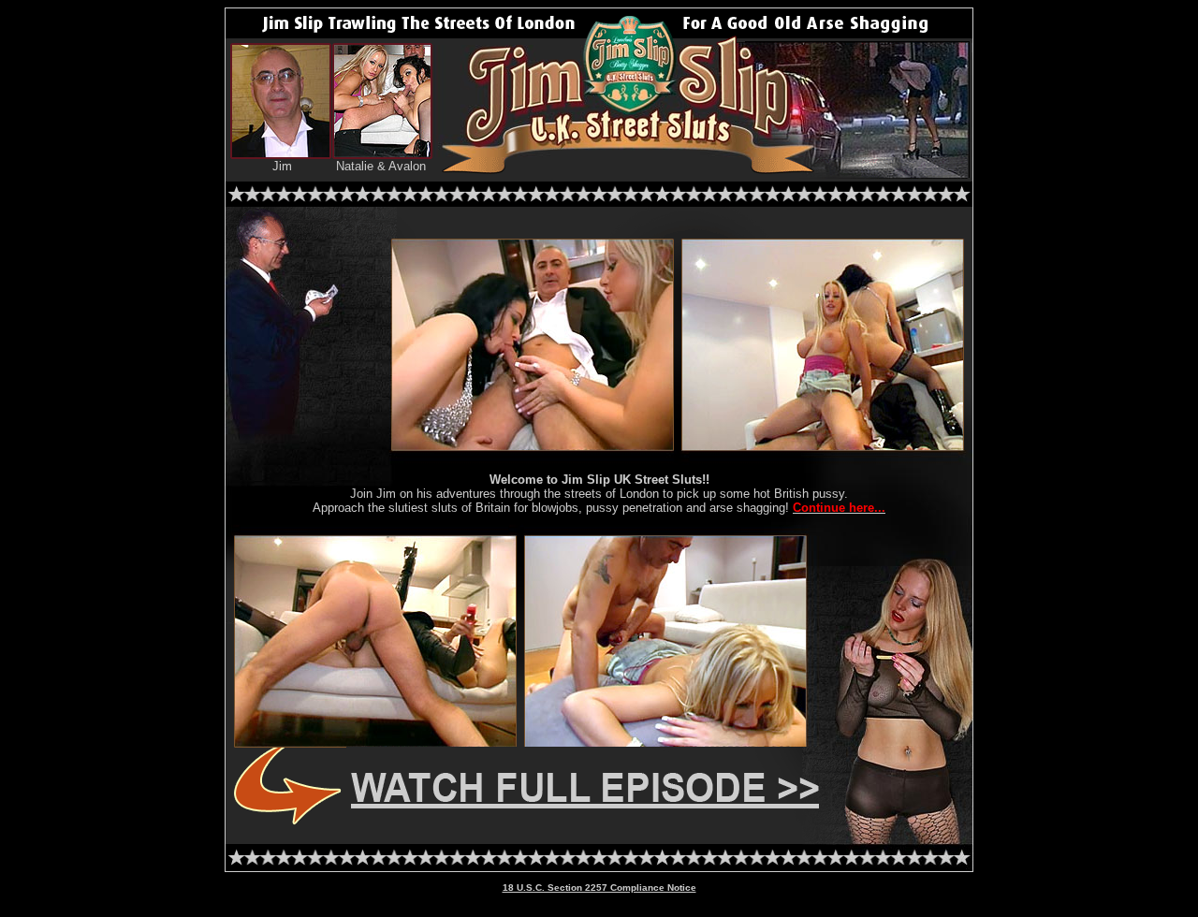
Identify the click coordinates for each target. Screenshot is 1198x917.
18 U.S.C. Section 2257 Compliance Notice (599, 887)
